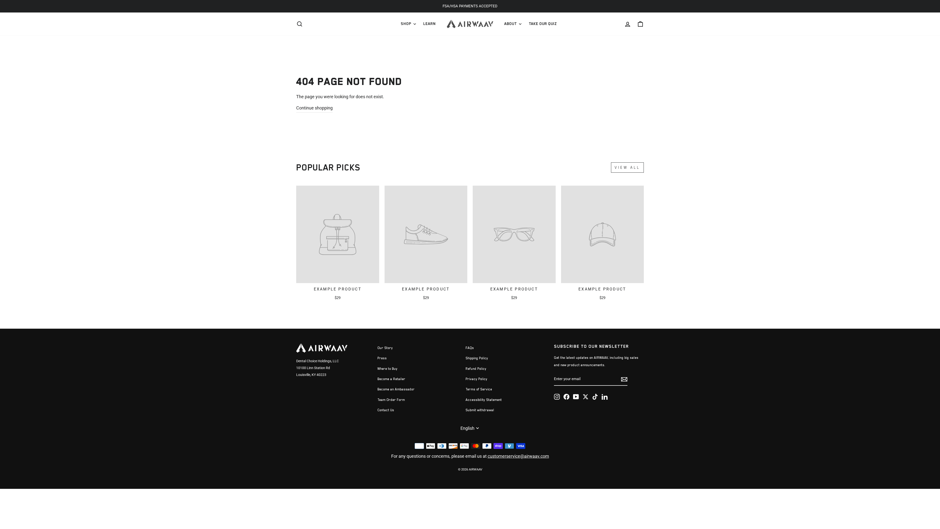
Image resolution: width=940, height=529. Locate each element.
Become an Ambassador (396, 389)
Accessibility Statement (484, 400)
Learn (429, 24)
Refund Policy (476, 369)
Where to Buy (387, 369)
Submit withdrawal (480, 410)
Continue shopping (314, 107)
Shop (406, 24)
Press (382, 358)
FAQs (470, 348)
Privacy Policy (476, 379)
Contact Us (385, 410)
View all (627, 167)
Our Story (385, 348)
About (511, 24)
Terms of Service (479, 389)
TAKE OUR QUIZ (543, 24)
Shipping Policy (477, 358)
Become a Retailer (391, 379)
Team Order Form (391, 400)
